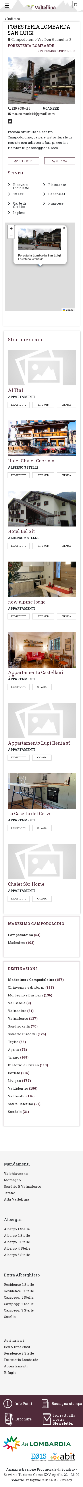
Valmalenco (23, 1018)
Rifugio (10, 1372)
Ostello (10, 1316)
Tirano (18, 1057)
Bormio (18, 1073)
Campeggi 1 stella (19, 1297)
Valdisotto (21, 1096)
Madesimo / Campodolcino (36, 979)
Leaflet (69, 309)
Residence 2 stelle (19, 1284)
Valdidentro (22, 1088)
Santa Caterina (24, 1104)
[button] (64, 228)
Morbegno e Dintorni (30, 995)
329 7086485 (20, 108)
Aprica (17, 1049)
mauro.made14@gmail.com (33, 114)
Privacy (65, 1480)
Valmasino (21, 1010)
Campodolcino (24, 935)
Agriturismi (14, 1340)
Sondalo (18, 1111)
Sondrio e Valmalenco (22, 1186)
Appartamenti (16, 1366)
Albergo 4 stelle (17, 1248)
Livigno (19, 1080)
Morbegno (12, 1180)
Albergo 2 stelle (17, 1235)
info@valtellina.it (41, 1480)
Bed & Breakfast (17, 1347)
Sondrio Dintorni (27, 1034)
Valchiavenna (16, 1173)
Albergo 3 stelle (17, 1242)
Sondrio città (23, 1026)
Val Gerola (19, 1003)
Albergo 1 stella (17, 1229)
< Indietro (12, 19)
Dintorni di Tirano (28, 1065)
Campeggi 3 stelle (19, 1310)
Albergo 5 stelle (17, 1254)
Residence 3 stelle (19, 1291)
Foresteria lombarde (21, 1359)
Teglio (17, 1041)
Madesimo (21, 942)
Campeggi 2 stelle (19, 1304)
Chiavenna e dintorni (31, 987)
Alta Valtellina (16, 1199)
